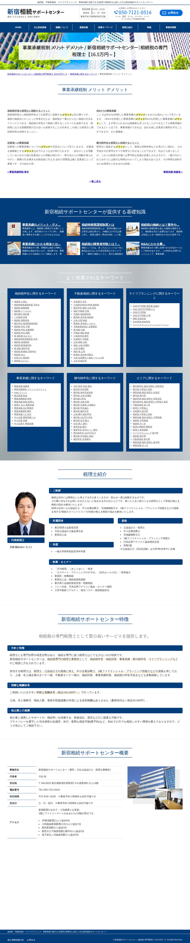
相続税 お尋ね (20, 301)
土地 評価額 (78, 348)
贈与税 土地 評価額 (82, 395)
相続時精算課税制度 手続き (27, 305)
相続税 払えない (21, 361)
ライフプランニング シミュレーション (151, 325)
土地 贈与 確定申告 (82, 414)
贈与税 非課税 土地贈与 (84, 405)
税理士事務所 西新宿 (142, 427)
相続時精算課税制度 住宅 (26, 339)
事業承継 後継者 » (173, 172)
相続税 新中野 (139, 436)
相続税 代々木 (139, 423)
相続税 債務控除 (21, 320)
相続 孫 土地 (79, 351)
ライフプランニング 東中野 (145, 433)
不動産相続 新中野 (141, 439)
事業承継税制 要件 (22, 411)
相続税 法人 (19, 354)
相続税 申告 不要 (22, 326)
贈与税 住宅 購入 (81, 420)
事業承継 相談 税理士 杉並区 (146, 392)
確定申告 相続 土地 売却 (84, 308)
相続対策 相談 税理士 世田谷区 (147, 399)
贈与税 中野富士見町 (142, 389)
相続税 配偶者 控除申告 (25, 351)
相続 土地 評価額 (81, 345)
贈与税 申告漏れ (81, 408)
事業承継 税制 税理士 (24, 402)
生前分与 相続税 (21, 358)
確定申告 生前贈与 (82, 439)
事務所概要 (171, 27)
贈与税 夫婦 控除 (81, 402)
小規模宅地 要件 (81, 336)
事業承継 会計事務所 (23, 408)
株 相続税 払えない (23, 336)
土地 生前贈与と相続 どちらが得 (88, 358)
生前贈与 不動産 (81, 339)
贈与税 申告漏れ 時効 (83, 436)
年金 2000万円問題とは (144, 309)
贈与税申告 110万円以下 (84, 433)
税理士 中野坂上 (140, 408)
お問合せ (173, 12)
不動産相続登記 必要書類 (85, 326)
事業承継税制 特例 (22, 399)
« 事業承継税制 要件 (18, 172)
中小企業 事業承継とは (24, 417)
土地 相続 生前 (80, 342)
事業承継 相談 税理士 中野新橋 (147, 417)
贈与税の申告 (79, 399)
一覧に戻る (95, 181)
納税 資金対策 (139, 318)
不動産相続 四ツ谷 (141, 405)
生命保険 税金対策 (141, 322)
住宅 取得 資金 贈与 (82, 386)
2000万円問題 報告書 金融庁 (146, 306)
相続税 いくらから (22, 311)
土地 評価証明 (80, 361)
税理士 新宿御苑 (140, 430)
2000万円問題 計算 (142, 315)
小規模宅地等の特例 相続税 (86, 305)
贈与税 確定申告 (81, 411)
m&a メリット (20, 392)
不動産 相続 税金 (81, 333)
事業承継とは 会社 (22, 414)
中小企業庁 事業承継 (23, 423)
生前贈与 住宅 (80, 301)
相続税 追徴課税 (21, 342)
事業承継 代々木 (140, 445)
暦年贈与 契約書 (21, 314)
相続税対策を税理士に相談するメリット (28, 111)
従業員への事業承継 (18, 143)
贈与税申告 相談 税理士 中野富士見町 (150, 402)
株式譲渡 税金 (20, 395)
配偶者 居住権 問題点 (83, 354)
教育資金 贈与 (80, 427)
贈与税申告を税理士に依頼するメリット (117, 143)
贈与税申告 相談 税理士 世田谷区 (148, 386)
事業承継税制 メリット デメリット (30, 389)
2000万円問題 (139, 312)
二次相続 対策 (20, 317)
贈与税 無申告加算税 (83, 392)
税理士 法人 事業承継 (24, 405)
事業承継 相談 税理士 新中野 (146, 442)
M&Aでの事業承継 (106, 111)
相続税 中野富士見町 (142, 414)
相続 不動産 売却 (81, 311)
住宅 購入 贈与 (80, 423)
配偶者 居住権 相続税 (83, 317)
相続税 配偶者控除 (22, 345)
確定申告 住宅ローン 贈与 (85, 430)
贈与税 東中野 (139, 395)
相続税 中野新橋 (140, 420)
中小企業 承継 (20, 420)
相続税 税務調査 (21, 308)
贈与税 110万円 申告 (82, 417)
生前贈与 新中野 (140, 411)
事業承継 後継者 (21, 386)
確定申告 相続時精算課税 (26, 323)
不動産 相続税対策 (82, 314)
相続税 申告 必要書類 (24, 330)
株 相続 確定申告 (22, 348)
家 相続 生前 (79, 330)
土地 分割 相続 (80, 320)
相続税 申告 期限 (22, 333)
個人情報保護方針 (15, 940)
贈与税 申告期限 (81, 389)
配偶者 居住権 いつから (84, 323)
